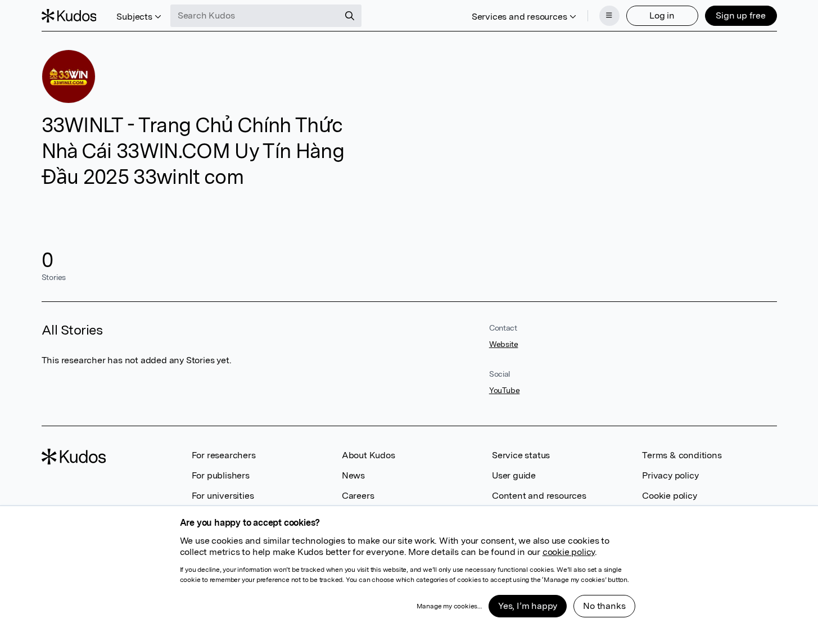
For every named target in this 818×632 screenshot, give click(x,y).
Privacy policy (670, 475)
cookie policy (569, 552)
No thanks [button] (604, 606)
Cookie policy (669, 495)
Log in (662, 15)
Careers (358, 495)
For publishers (221, 475)
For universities (223, 495)
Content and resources (539, 495)
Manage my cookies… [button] (449, 606)
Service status (521, 455)
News (353, 475)
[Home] (69, 15)
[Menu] (609, 16)
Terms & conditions (681, 455)
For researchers (224, 455)
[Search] (349, 15)
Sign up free (741, 15)
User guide (514, 475)
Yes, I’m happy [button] (527, 606)
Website (503, 344)
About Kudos (368, 455)
